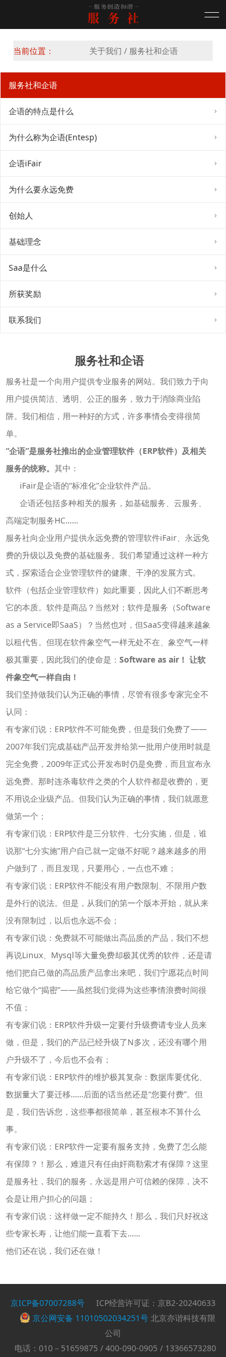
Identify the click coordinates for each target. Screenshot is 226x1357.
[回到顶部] (205, 1336)
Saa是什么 (28, 267)
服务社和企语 (33, 84)
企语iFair (25, 163)
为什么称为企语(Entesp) (53, 137)
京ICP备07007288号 (47, 1302)
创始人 (21, 215)
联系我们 (25, 319)
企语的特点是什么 (41, 111)
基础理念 (25, 241)
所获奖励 (25, 293)
